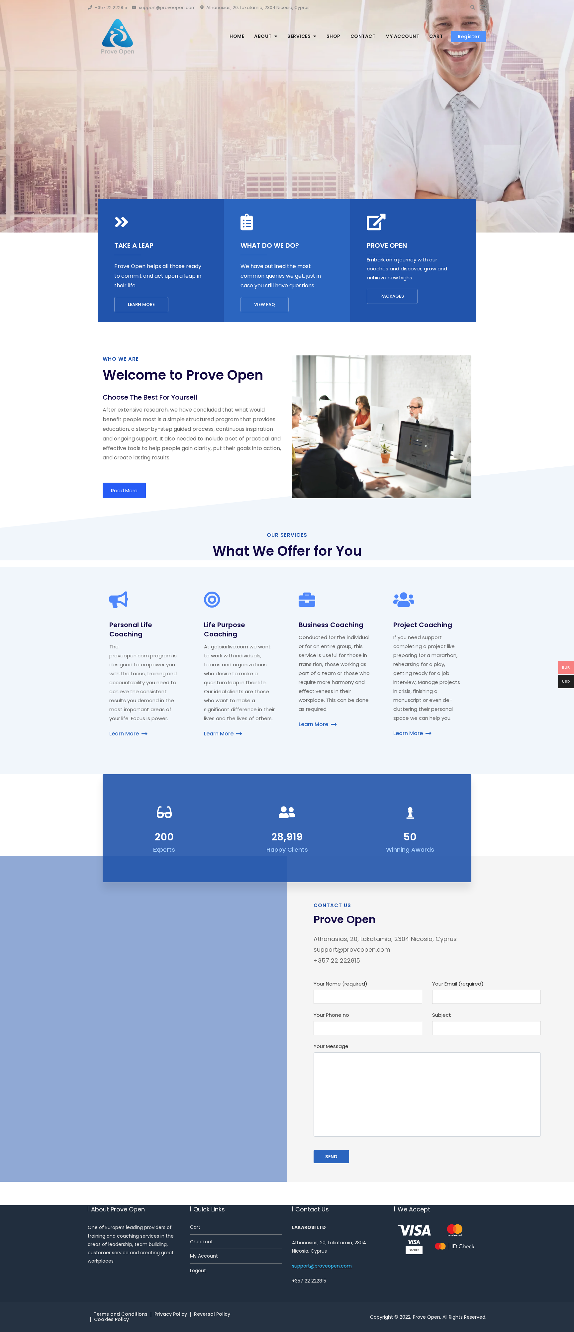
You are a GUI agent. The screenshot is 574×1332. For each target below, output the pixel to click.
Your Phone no (331, 1014)
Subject (441, 1014)
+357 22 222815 (110, 7)
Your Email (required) (458, 983)
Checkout (201, 1242)
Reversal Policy (212, 1314)
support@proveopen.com (167, 7)
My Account (204, 1256)
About (263, 36)
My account (402, 36)
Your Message (331, 1046)
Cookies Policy (111, 1319)
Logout (198, 1271)
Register (469, 36)
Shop (333, 36)
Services (299, 36)
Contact (363, 36)
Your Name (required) (340, 983)
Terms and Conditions (120, 1314)
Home (237, 36)
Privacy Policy (170, 1314)
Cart (436, 36)
